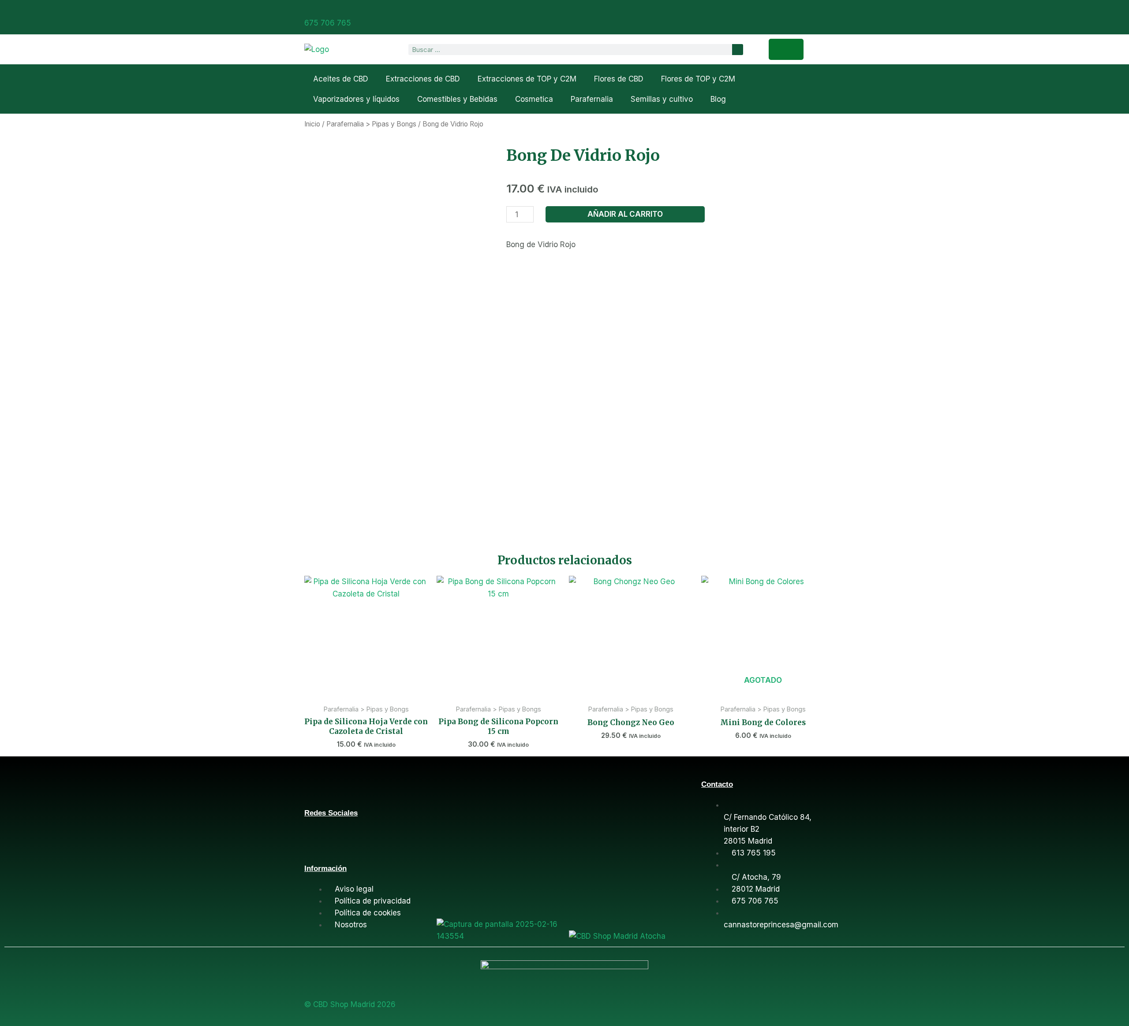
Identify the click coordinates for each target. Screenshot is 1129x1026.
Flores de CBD (618, 78)
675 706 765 (327, 23)
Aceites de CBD (340, 78)
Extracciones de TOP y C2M (527, 78)
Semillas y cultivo (662, 99)
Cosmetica (534, 99)
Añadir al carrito (625, 214)
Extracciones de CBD (423, 78)
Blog (718, 99)
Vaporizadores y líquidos (356, 99)
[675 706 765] (307, 10)
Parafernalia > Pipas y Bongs (371, 124)
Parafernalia (592, 99)
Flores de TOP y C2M (698, 78)
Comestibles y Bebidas (457, 99)
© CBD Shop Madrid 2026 (350, 1004)
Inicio (312, 124)
